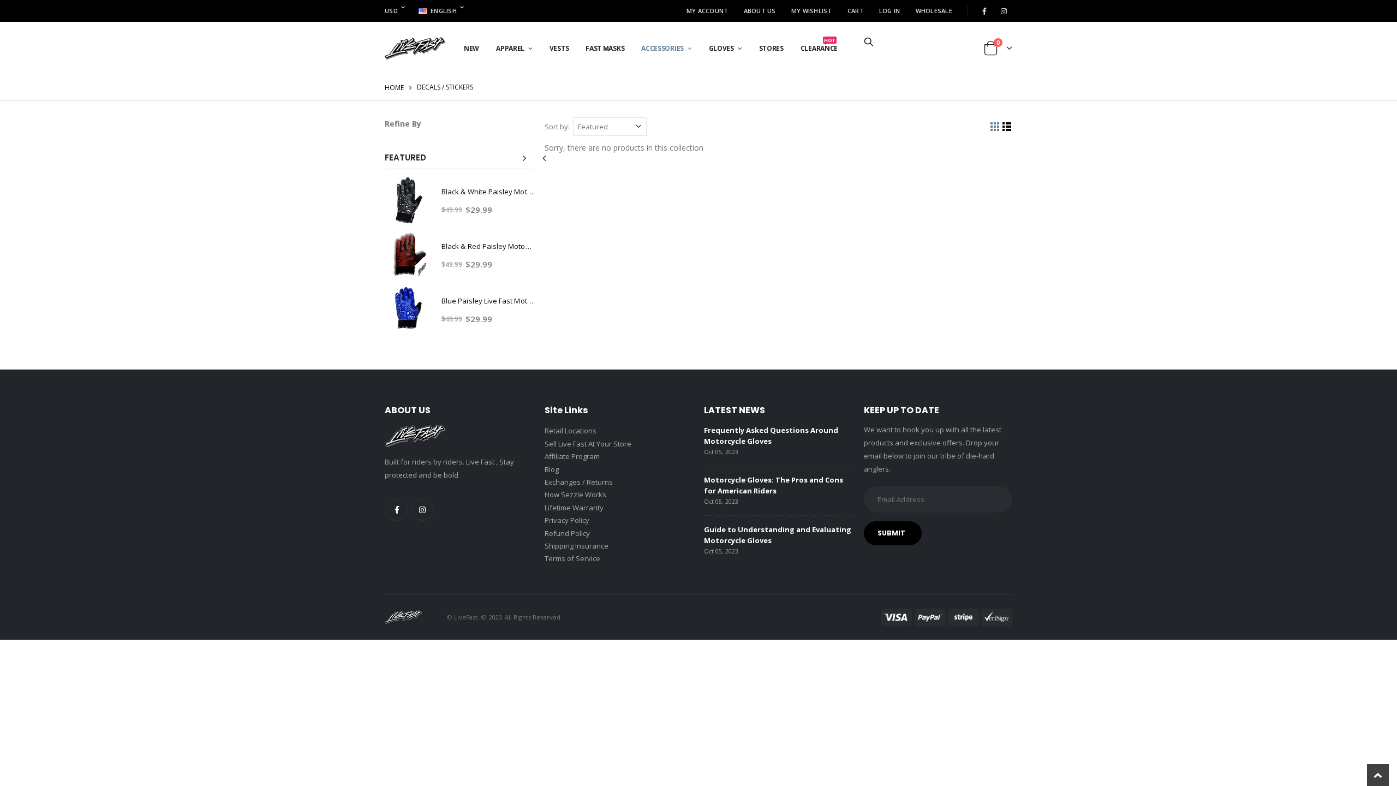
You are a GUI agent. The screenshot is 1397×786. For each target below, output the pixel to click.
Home (394, 87)
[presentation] (545, 158)
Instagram (422, 510)
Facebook (397, 510)
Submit (891, 533)
